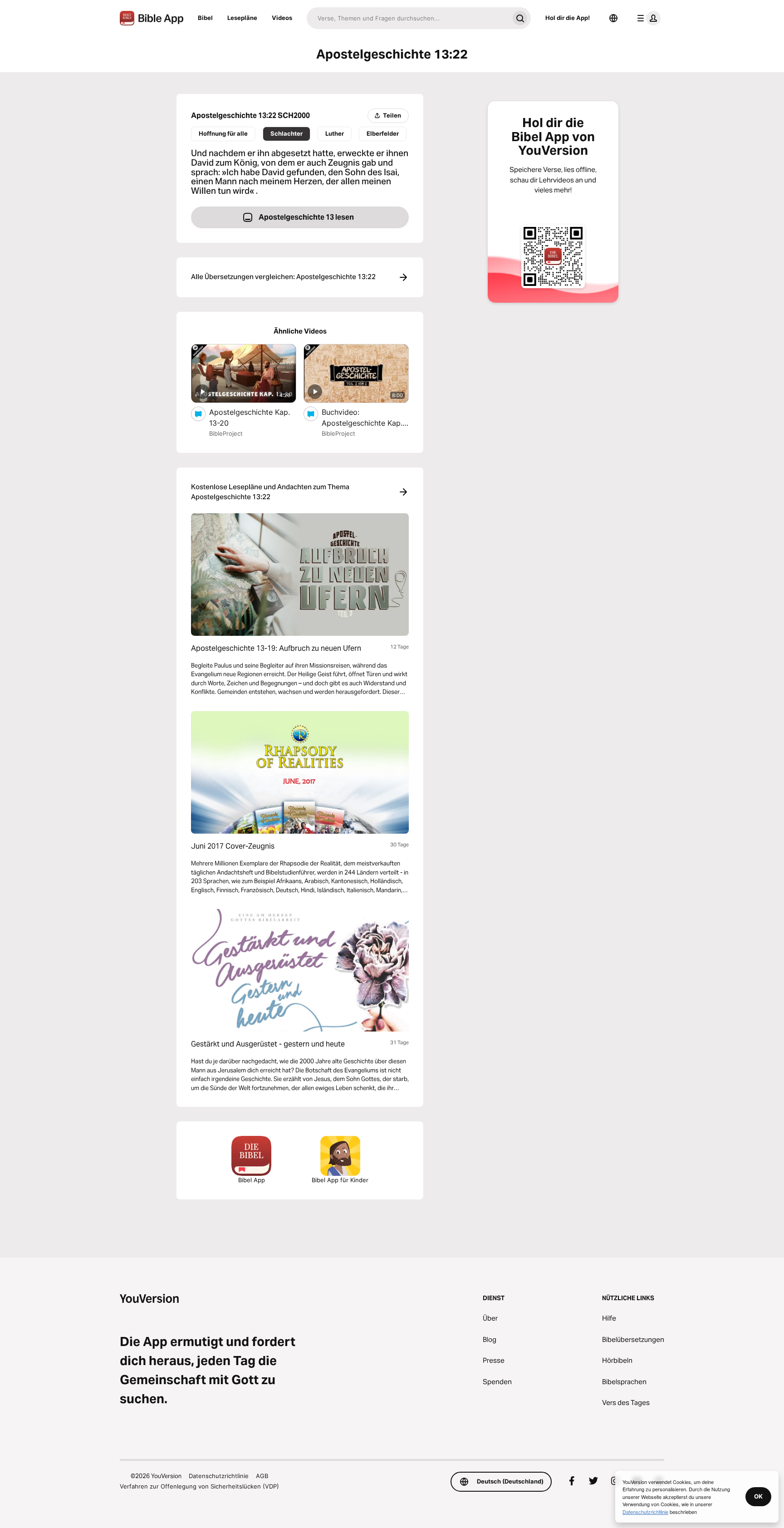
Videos (282, 17)
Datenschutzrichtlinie (219, 1475)
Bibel (205, 17)
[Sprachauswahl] (613, 18)
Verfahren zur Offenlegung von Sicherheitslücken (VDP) (199, 1486)
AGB (262, 1475)
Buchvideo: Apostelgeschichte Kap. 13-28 (362, 418)
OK (758, 1496)
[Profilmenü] (647, 18)
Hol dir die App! (567, 17)
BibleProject (226, 433)
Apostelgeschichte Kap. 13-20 (249, 417)
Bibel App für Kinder (340, 1180)
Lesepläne (242, 17)
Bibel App (251, 1180)
